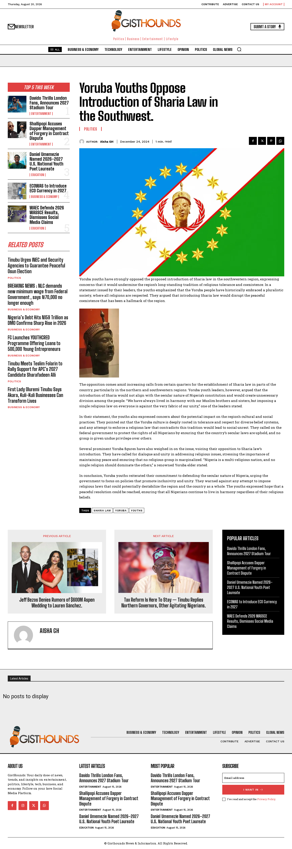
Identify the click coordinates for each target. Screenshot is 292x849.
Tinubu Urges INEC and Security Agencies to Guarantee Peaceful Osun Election (36, 265)
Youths (136, 510)
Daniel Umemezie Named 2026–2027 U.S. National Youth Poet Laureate (46, 161)
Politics (14, 277)
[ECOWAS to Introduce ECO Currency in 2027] (17, 191)
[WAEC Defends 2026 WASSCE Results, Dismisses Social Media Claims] (17, 213)
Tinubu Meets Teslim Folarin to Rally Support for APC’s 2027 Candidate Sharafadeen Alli (35, 369)
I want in (250, 789)
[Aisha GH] (82, 141)
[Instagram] (22, 805)
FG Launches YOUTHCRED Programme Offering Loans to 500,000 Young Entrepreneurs (34, 343)
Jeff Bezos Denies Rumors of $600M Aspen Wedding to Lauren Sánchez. (57, 602)
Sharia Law (102, 510)
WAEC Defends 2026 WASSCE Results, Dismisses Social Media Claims (47, 215)
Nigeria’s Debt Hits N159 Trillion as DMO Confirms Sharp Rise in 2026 (38, 320)
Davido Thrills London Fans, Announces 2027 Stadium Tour (49, 102)
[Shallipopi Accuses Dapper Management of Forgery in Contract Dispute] (17, 129)
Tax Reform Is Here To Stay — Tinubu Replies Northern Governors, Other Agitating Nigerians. (163, 602)
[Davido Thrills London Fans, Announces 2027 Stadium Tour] (17, 104)
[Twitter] (262, 141)
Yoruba (121, 510)
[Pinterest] (271, 141)
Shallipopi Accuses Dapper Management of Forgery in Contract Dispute (49, 131)
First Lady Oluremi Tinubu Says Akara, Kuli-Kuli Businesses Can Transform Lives (35, 395)
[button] (239, 49)
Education (37, 174)
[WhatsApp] (280, 141)
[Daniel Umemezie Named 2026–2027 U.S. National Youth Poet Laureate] (17, 160)
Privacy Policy (266, 799)
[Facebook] (253, 141)
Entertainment (41, 113)
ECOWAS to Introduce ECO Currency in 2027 (48, 188)
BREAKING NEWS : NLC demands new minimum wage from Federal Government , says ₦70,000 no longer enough (38, 294)
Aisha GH (106, 141)
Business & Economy (44, 196)
